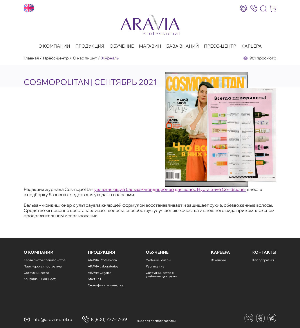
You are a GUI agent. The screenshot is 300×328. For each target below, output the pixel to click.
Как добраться (263, 260)
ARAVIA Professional (102, 260)
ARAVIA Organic (99, 273)
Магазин (150, 46)
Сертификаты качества (105, 285)
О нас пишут (85, 58)
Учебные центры (158, 260)
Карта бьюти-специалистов (44, 260)
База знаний (182, 46)
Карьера (251, 46)
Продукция (89, 46)
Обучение (122, 46)
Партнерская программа (43, 266)
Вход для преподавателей (156, 321)
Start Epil (94, 279)
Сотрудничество (36, 273)
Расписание (155, 266)
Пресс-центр (220, 46)
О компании (54, 46)
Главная (31, 58)
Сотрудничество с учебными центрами (161, 274)
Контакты (264, 252)
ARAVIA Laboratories (103, 266)
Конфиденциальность (40, 279)
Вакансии (218, 260)
